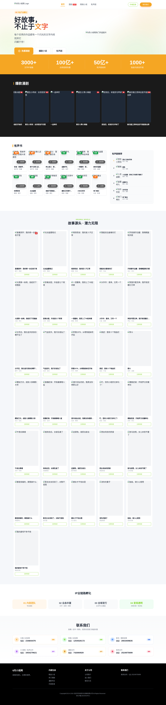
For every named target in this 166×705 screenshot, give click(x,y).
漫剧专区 (52, 681)
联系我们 (146, 4)
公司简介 (88, 674)
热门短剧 (52, 678)
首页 (63, 4)
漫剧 (72, 4)
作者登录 (133, 4)
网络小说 (83, 4)
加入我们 (88, 678)
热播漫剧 (26, 51)
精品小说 (52, 674)
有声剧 (93, 4)
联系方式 (88, 681)
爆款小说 (43, 51)
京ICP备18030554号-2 (83, 696)
